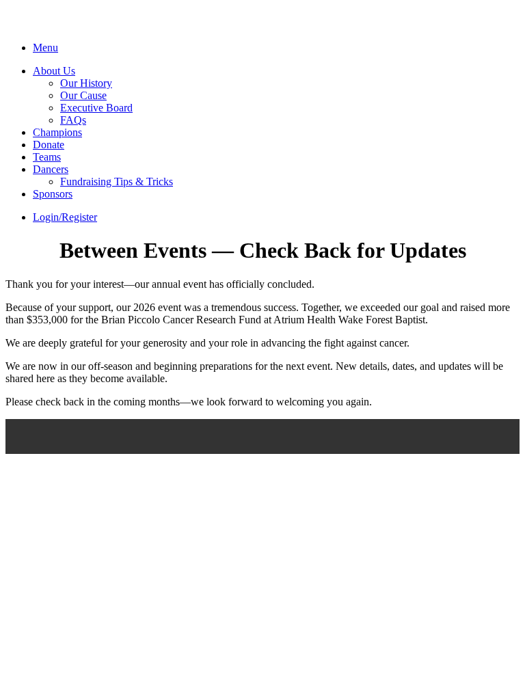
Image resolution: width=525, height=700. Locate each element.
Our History (86, 83)
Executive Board (96, 107)
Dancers (50, 169)
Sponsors (52, 194)
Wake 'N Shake (79, 25)
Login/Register (65, 217)
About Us (54, 71)
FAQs (73, 120)
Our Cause (83, 95)
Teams (47, 157)
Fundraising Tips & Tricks (116, 181)
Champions (57, 132)
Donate (48, 144)
